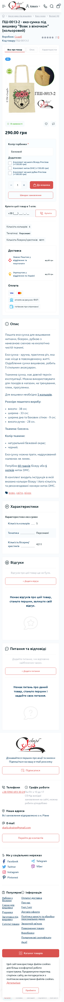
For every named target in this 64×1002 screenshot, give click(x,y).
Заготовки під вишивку (10, 918)
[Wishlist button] (46, 124)
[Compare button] (53, 124)
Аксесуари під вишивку (20, 16)
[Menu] (4, 6)
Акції (24, 942)
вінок (27, 492)
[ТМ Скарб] (30, 745)
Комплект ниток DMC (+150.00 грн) (31, 168)
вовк (12, 492)
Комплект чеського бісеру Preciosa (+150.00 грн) (30, 163)
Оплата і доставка (31, 898)
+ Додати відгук (31, 581)
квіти (19, 492)
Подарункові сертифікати (36, 937)
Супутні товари (10, 924)
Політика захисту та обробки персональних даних (37, 917)
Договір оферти (30, 911)
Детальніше (13, 982)
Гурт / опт (26, 907)
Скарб (18, 36)
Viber (39, 866)
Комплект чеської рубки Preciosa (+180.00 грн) (29, 173)
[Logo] (17, 6)
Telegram (41, 861)
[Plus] (24, 185)
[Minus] (11, 185)
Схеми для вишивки (8, 906)
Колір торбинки (18, 144)
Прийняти (31, 990)
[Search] (52, 6)
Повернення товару (32, 928)
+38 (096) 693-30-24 (13, 792)
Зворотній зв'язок (31, 923)
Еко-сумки (40, 16)
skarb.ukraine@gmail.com (16, 827)
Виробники (27, 932)
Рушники (7, 912)
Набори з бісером (7, 899)
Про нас (25, 902)
